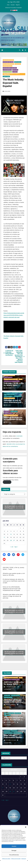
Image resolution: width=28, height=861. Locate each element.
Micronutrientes (8, 697)
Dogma (20, 379)
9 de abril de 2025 (10, 704)
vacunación (6, 411)
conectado (19, 436)
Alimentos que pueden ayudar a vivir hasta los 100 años (13, 702)
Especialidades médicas (17, 392)
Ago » (16, 547)
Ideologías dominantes (9, 375)
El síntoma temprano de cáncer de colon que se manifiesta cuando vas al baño (13, 580)
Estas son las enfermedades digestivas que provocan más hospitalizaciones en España (12, 588)
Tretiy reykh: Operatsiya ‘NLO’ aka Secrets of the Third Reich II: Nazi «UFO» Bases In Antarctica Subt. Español (19, 356)
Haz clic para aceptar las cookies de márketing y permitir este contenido (14, 507)
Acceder (13, 4)
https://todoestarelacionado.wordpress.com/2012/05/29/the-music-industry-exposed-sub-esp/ (14, 315)
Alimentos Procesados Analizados (13, 7)
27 (14, 540)
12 (11, 534)
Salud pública (7, 392)
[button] (25, 827)
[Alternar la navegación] (25, 50)
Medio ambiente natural (9, 394)
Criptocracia (14, 411)
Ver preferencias (14, 855)
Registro (18, 4)
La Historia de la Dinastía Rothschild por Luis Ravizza (9, 353)
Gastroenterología (8, 713)
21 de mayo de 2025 (10, 686)
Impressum (23, 858)
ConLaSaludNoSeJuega (8, 60)
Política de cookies (6, 858)
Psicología (15, 69)
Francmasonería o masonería (9, 67)
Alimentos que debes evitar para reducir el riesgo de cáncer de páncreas (12, 596)
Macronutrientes (15, 695)
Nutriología (7, 695)
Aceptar (14, 846)
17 (4, 537)
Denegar (14, 850)
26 (11, 540)
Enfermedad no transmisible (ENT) (11, 381)
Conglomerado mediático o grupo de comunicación (11, 74)
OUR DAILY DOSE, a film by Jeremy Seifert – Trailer (14, 385)
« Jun (11, 547)
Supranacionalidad (7, 65)
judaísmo (15, 71)
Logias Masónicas (7, 69)
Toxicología (7, 715)
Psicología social (7, 71)
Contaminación (17, 396)
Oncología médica (8, 396)
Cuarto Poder (6, 76)
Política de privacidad (16, 858)
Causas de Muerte (8, 377)
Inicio (8, 4)
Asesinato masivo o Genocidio (11, 379)
